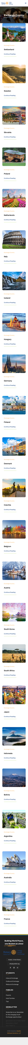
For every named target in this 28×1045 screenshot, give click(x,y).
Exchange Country (9, 45)
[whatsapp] (17, 967)
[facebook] (10, 967)
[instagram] (14, 967)
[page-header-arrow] (14, 950)
